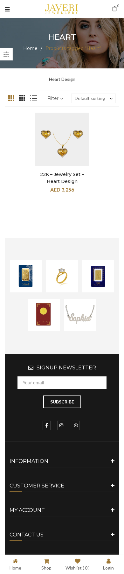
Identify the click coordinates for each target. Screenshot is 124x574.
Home (30, 48)
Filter (53, 98)
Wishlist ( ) (77, 567)
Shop (46, 567)
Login (108, 567)
